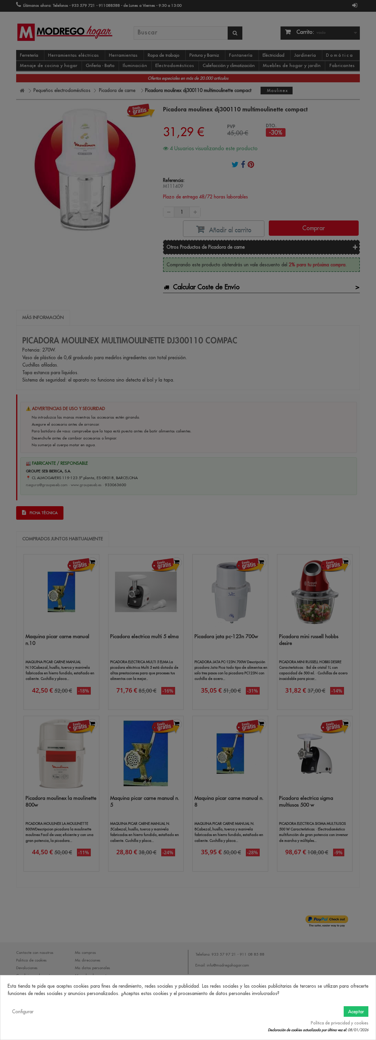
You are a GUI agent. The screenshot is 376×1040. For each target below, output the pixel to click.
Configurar (22, 1011)
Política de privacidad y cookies (339, 1023)
